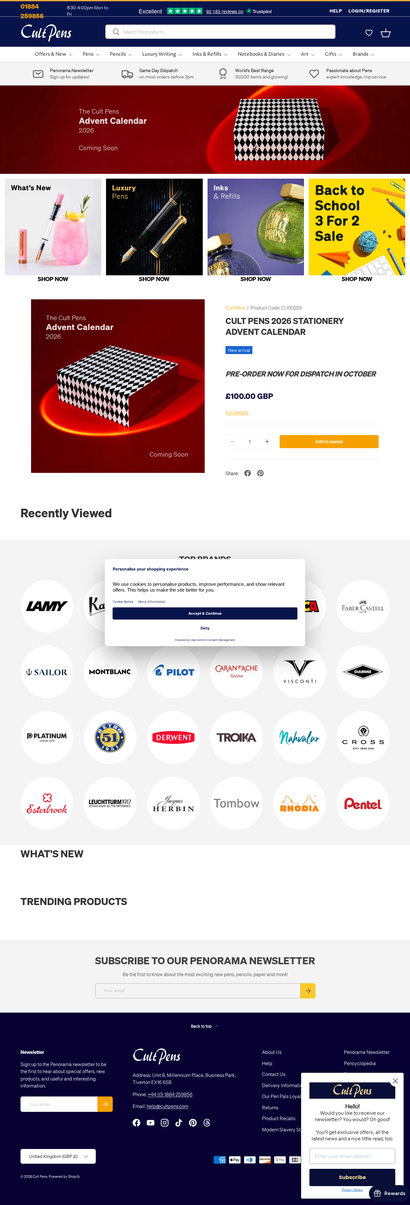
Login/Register (369, 10)
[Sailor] (46, 671)
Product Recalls (278, 1118)
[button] (386, 33)
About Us (272, 1052)
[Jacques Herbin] (173, 803)
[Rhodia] (299, 803)
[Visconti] (299, 671)
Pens (88, 54)
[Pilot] (173, 671)
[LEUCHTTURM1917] (110, 803)
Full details (237, 412)
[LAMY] (46, 606)
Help (336, 10)
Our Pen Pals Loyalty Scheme (293, 1096)
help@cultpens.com (167, 1106)
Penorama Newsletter (367, 1052)
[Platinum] (46, 737)
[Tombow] (236, 803)
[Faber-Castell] (363, 606)
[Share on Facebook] (247, 473)
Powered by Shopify (64, 1176)
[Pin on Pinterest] (260, 473)
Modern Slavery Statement (290, 1129)
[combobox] (220, 32)
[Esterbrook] (46, 803)
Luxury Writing (159, 54)
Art (304, 54)
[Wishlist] (369, 33)
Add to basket (329, 441)
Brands (360, 54)
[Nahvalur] (299, 737)
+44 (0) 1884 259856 (170, 1094)
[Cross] (363, 737)
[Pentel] (363, 803)
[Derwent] (173, 737)
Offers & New (50, 54)
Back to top (202, 1026)
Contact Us (273, 1074)
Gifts (330, 54)
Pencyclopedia (360, 1063)
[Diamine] (363, 671)
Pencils (118, 54)
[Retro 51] (110, 737)
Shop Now (53, 278)
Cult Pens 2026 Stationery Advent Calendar (285, 326)
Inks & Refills (207, 54)
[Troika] (236, 737)
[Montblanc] (110, 671)
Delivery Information (283, 1085)
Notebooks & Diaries (261, 54)
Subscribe (352, 1177)
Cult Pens (235, 307)
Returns (270, 1107)
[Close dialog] (395, 1081)
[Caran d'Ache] (236, 671)
